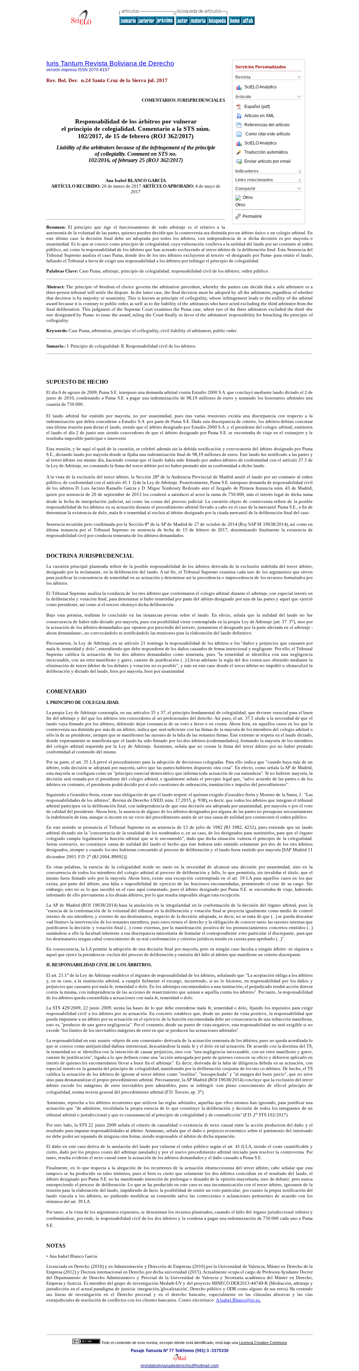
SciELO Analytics (260, 87)
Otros (248, 197)
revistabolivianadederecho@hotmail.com (180, 1365)
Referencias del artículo (267, 124)
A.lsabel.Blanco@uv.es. (238, 1300)
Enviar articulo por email (267, 161)
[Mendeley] (239, 197)
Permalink (252, 216)
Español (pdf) (257, 106)
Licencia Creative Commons (263, 1342)
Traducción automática (266, 152)
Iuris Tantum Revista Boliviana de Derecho (110, 63)
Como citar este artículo (267, 134)
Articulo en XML (259, 115)
